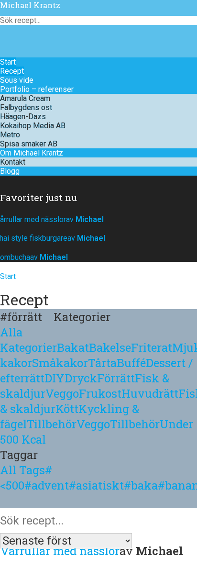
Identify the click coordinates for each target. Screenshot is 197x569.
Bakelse (110, 347)
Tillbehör (52, 424)
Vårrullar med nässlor (60, 550)
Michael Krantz (30, 5)
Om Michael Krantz (31, 152)
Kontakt (12, 162)
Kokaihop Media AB (33, 125)
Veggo (62, 393)
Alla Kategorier (28, 339)
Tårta (102, 362)
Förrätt (116, 378)
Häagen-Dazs (23, 116)
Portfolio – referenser (37, 89)
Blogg (10, 171)
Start (8, 62)
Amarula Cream (25, 98)
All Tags (22, 470)
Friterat (151, 347)
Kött (66, 408)
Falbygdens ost (26, 107)
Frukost (100, 393)
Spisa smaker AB (28, 143)
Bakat (73, 347)
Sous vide (16, 80)
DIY (54, 378)
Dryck (81, 378)
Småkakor (60, 362)
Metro (10, 134)
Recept (12, 71)
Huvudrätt (149, 393)
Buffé (131, 362)
